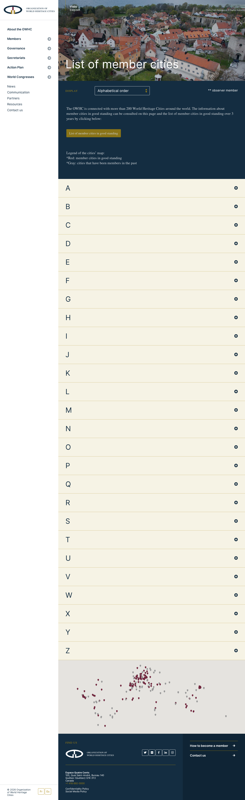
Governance (16, 48)
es (48, 791)
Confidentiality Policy (77, 788)
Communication (18, 92)
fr (41, 791)
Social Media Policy (76, 791)
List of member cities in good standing (93, 133)
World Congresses (20, 77)
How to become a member (209, 746)
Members (14, 39)
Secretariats (16, 58)
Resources (14, 104)
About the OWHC (19, 29)
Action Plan (15, 67)
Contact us (15, 110)
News (11, 86)
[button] (139, 698)
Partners (13, 98)
